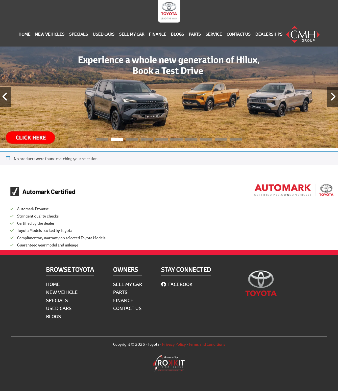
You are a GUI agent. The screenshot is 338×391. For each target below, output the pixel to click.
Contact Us (127, 308)
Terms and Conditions (207, 344)
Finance (123, 300)
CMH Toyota (169, 12)
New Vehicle (62, 292)
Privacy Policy (174, 344)
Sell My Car (127, 284)
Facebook (180, 284)
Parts (120, 292)
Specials (57, 300)
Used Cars (59, 308)
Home (53, 284)
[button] (102, 140)
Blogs (53, 316)
